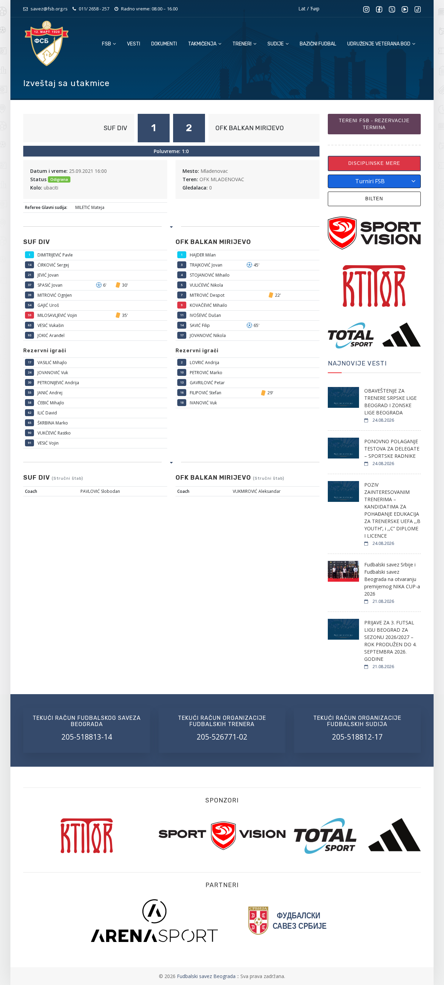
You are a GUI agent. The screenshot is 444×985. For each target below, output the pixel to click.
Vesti (133, 44)
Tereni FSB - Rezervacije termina (374, 124)
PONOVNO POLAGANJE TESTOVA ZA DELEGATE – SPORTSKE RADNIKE (391, 448)
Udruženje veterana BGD (379, 44)
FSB (107, 44)
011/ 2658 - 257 (94, 9)
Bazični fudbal (318, 44)
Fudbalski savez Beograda (207, 976)
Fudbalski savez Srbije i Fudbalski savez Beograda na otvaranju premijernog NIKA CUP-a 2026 (392, 579)
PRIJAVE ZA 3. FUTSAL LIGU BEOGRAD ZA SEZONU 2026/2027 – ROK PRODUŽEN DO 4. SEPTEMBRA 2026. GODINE (390, 640)
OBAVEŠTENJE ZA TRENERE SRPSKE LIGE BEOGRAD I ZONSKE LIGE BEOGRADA (390, 401)
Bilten (374, 198)
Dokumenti (164, 44)
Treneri (242, 44)
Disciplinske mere (374, 163)
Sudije (276, 44)
